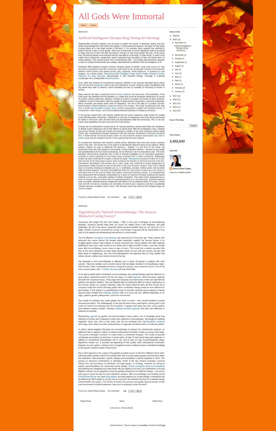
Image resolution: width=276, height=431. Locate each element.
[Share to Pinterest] (140, 197)
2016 (175, 100)
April (177, 80)
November (179, 55)
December (179, 43)
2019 (175, 36)
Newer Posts (85, 401)
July (177, 69)
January (178, 91)
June (177, 73)
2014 (175, 107)
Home (83, 25)
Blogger (162, 425)
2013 (175, 111)
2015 (175, 103)
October (178, 58)
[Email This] (129, 197)
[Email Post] (124, 197)
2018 (175, 39)
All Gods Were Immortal (121, 16)
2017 (175, 96)
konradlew (143, 425)
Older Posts (157, 401)
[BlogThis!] (132, 197)
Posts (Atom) (127, 408)
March (178, 84)
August (178, 66)
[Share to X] (135, 197)
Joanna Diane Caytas (181, 169)
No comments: (114, 197)
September (180, 62)
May (177, 77)
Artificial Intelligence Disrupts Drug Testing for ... (182, 48)
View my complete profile (180, 172)
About (93, 25)
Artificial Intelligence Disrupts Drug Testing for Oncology (119, 38)
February (179, 88)
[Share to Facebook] (137, 197)
